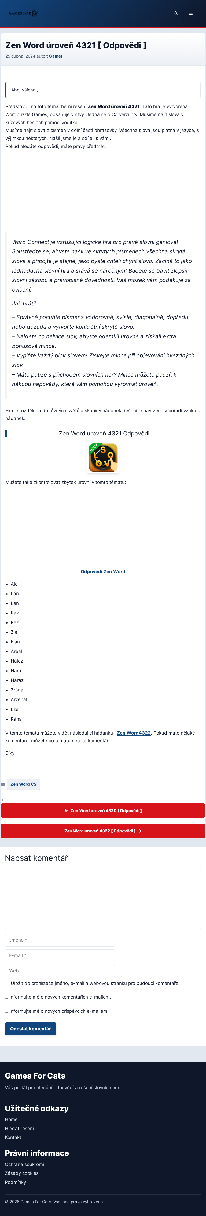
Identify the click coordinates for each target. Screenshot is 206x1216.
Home (11, 1119)
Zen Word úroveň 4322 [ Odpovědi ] (99, 830)
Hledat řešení (19, 1128)
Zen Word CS (23, 784)
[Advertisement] (103, 192)
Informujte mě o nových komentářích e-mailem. (60, 997)
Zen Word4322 (134, 733)
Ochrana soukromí (24, 1164)
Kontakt (13, 1137)
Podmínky (15, 1182)
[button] (175, 13)
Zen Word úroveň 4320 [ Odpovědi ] (106, 810)
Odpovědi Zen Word (103, 571)
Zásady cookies (22, 1173)
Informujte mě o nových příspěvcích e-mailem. (59, 1011)
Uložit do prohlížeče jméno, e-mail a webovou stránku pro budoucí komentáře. (95, 983)
